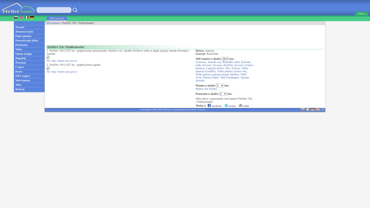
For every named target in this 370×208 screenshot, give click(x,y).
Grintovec (201, 62)
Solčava (235, 68)
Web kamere (57, 18)
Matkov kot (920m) (206, 88)
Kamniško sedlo (231, 62)
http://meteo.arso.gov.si (64, 60)
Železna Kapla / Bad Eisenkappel (221, 77)
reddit (245, 106)
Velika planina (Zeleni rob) (232, 71)
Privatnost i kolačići (196, 109)
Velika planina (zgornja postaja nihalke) (217, 74)
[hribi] (18, 14)
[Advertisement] (115, 33)
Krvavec (207, 65)
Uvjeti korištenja (179, 109)
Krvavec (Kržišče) (223, 65)
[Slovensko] (303, 109)
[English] (318, 109)
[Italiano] (308, 109)
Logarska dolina (215, 68)
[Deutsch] (313, 109)
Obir (227, 68)
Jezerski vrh (214, 62)
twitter (232, 106)
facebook (216, 106)
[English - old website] (323, 109)
